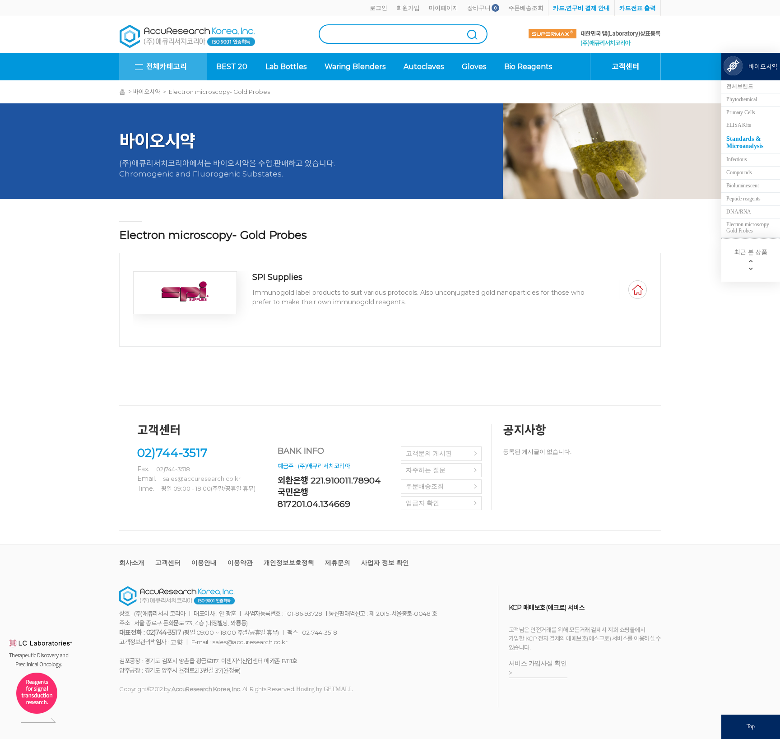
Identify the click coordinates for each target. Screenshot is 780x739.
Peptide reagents (743, 198)
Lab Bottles (285, 66)
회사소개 (131, 562)
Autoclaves (424, 66)
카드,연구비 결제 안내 (581, 8)
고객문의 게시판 (429, 453)
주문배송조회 (525, 8)
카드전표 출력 (637, 8)
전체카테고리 (166, 66)
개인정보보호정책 (289, 562)
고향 (176, 642)
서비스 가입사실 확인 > (538, 668)
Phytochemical (741, 99)
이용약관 (240, 562)
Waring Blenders (355, 66)
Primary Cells (740, 112)
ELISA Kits (738, 125)
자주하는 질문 (426, 470)
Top (751, 726)
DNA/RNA (738, 212)
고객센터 (168, 562)
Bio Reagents (528, 66)
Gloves (474, 66)
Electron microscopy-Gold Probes (748, 227)
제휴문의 (337, 562)
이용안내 (204, 562)
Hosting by (324, 689)
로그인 (378, 8)
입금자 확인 (422, 503)
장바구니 (479, 8)
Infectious (736, 159)
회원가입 (408, 8)
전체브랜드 (739, 86)
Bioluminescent (742, 185)
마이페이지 (443, 8)
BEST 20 (231, 66)
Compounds (739, 172)
